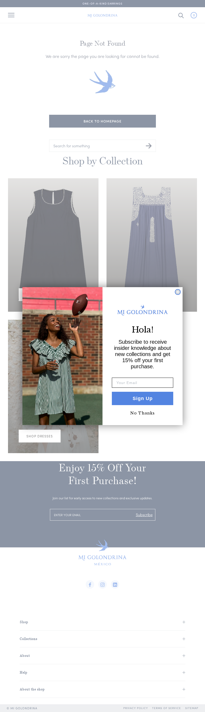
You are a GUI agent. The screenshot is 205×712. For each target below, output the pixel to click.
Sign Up (143, 398)
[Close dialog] (177, 292)
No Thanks (142, 413)
